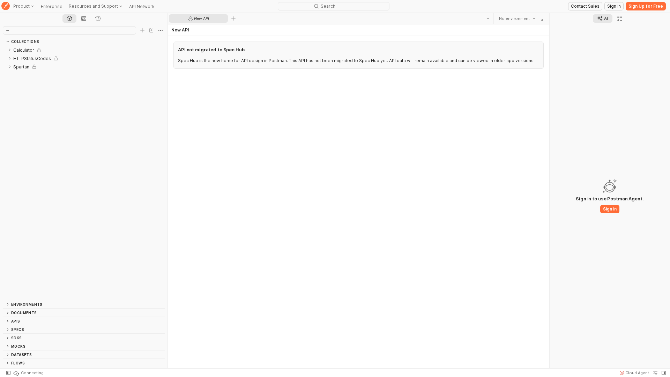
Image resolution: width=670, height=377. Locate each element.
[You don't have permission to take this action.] (233, 18)
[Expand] (10, 50)
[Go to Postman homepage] (5, 6)
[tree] (84, 173)
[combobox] (517, 18)
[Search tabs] (488, 18)
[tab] (69, 18)
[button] (543, 18)
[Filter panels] (7, 30)
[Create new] (142, 30)
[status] (30, 372)
